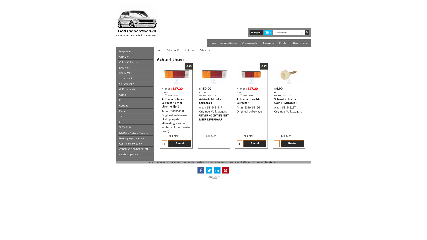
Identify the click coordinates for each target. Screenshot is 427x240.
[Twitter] (209, 170)
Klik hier (173, 136)
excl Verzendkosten (170, 95)
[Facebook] (200, 170)
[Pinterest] (225, 170)
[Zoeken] (307, 32)
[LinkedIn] (217, 170)
